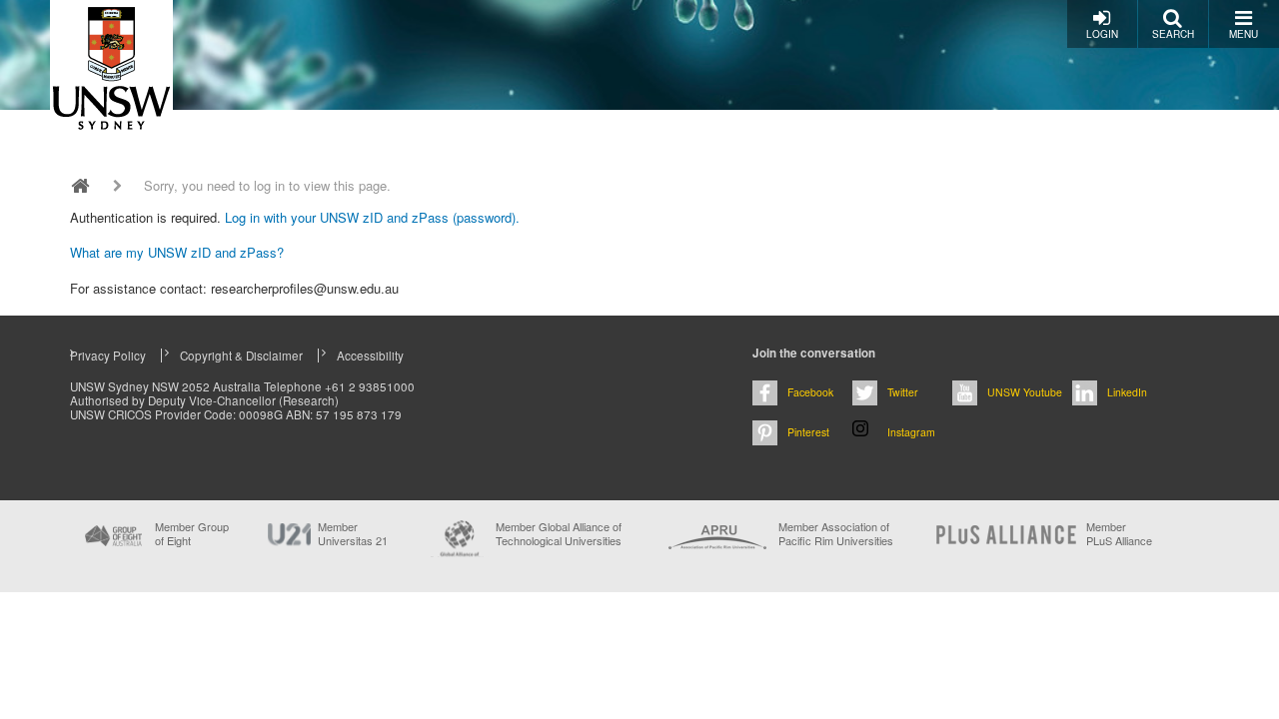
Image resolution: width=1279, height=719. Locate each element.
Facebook (810, 391)
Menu (1243, 34)
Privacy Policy (108, 355)
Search (1173, 34)
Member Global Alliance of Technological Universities (559, 533)
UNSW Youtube (1024, 391)
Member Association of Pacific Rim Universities (835, 533)
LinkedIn (1127, 391)
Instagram (911, 431)
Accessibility (370, 355)
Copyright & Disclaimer (241, 355)
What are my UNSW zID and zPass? (177, 252)
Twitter (902, 391)
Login (1102, 34)
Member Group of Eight (192, 533)
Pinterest (808, 431)
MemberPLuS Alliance (1119, 533)
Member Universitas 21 (353, 533)
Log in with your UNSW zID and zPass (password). (372, 217)
